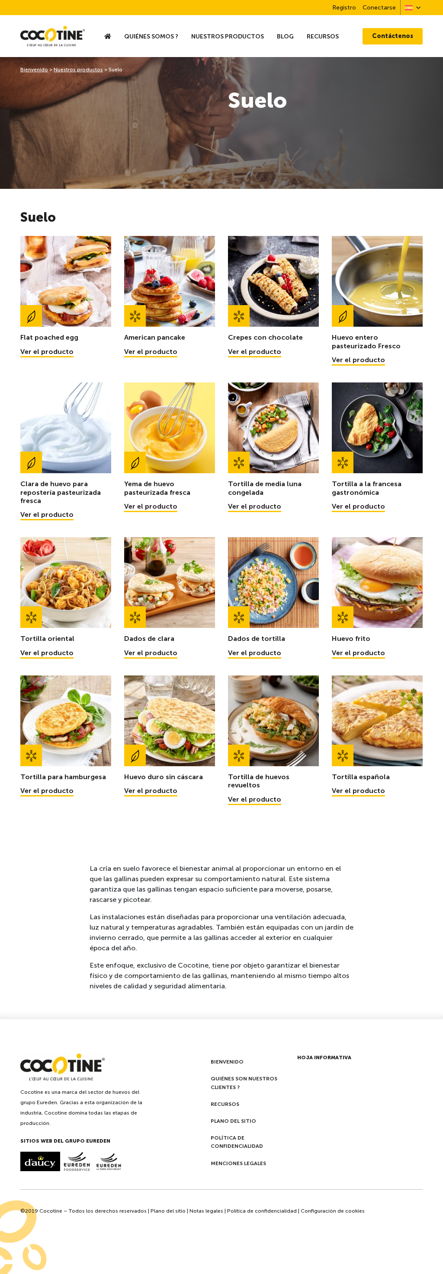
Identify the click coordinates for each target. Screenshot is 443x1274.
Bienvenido (34, 70)
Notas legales (206, 1211)
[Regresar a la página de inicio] (52, 36)
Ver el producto (47, 351)
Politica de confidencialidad (262, 1211)
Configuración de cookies (333, 1211)
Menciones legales (238, 1163)
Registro (344, 7)
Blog (285, 36)
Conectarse (379, 7)
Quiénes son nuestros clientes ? (244, 1083)
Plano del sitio (233, 1121)
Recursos (323, 36)
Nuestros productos (227, 36)
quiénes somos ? (151, 36)
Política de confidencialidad (237, 1142)
